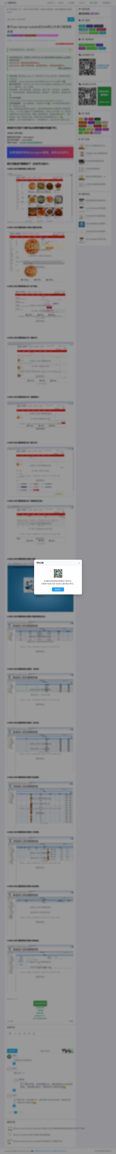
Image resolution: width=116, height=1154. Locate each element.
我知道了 (58, 589)
